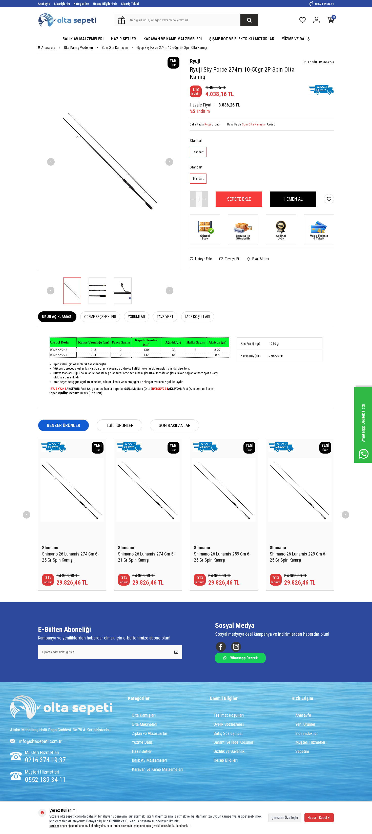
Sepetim (302, 751)
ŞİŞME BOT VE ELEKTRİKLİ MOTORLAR (241, 38)
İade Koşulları (197, 316)
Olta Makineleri (144, 724)
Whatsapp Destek (244, 658)
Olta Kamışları (144, 715)
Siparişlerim (62, 4)
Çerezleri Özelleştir (285, 818)
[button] (51, 162)
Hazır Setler (142, 751)
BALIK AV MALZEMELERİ (83, 38)
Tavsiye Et (231, 259)
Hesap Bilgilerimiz (105, 4)
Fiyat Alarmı (260, 259)
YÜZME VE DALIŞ (296, 38)
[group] (110, 162)
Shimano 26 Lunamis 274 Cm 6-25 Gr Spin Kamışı (70, 557)
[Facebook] (220, 646)
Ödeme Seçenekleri (100, 316)
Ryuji (195, 61)
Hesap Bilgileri (226, 760)
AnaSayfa (44, 4)
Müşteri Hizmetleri (310, 742)
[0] (330, 21)
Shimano (50, 547)
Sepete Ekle (239, 199)
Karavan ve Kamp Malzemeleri (157, 769)
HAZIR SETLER (123, 38)
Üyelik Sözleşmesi (229, 724)
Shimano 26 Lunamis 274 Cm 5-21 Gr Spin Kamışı (146, 557)
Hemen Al (293, 199)
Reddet (54, 826)
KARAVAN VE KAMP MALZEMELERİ (172, 38)
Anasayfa (48, 48)
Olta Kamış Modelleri (78, 48)
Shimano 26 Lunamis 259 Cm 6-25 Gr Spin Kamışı (222, 557)
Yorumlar (136, 316)
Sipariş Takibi (130, 4)
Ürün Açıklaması (57, 316)
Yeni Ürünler (305, 724)
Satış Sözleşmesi (228, 733)
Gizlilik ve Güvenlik (229, 751)
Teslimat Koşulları (229, 715)
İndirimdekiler (306, 733)
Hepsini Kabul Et (319, 818)
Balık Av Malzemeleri (149, 760)
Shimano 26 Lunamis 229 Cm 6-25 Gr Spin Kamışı (298, 557)
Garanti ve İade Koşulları (234, 742)
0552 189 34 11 (324, 4)
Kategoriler (81, 4)
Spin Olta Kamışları (115, 48)
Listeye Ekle (203, 259)
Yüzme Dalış (142, 742)
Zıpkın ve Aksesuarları (150, 733)
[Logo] (61, 707)
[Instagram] (236, 646)
